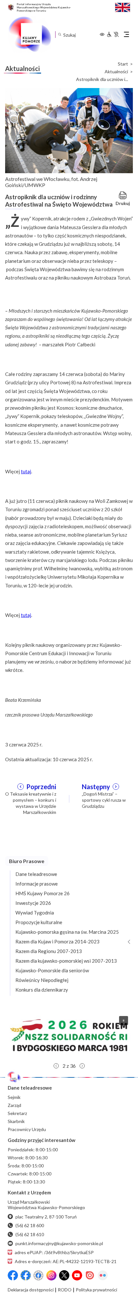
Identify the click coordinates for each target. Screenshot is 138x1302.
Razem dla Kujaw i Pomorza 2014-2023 (57, 941)
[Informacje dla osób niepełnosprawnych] (113, 34)
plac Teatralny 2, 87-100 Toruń (46, 1216)
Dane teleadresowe (36, 874)
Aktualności (116, 71)
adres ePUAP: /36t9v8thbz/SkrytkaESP (54, 1252)
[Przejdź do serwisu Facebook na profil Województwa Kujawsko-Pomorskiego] (13, 1275)
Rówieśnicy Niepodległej (41, 980)
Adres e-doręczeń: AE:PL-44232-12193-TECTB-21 (65, 1261)
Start (123, 64)
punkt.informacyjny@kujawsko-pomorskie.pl (59, 1243)
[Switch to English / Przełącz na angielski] (122, 7)
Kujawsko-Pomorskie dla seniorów (52, 970)
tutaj (26, 471)
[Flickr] (103, 1275)
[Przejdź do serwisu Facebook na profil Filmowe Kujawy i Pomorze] (38, 1275)
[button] (69, 1035)
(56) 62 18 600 (29, 1225)
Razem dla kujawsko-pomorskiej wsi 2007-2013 (66, 961)
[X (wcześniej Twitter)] (64, 1275)
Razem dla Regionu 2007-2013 (48, 951)
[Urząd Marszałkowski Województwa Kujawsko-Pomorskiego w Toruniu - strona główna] (29, 34)
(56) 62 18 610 (29, 1234)
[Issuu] (90, 1275)
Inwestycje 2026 (33, 903)
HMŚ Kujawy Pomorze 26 (42, 893)
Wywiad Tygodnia (34, 912)
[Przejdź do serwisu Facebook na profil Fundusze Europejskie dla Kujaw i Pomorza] (26, 1275)
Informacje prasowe (36, 884)
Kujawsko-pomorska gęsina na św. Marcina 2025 (67, 932)
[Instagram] (51, 1275)
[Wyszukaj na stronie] (59, 34)
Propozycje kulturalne (38, 922)
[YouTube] (77, 1275)
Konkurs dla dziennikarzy (41, 990)
